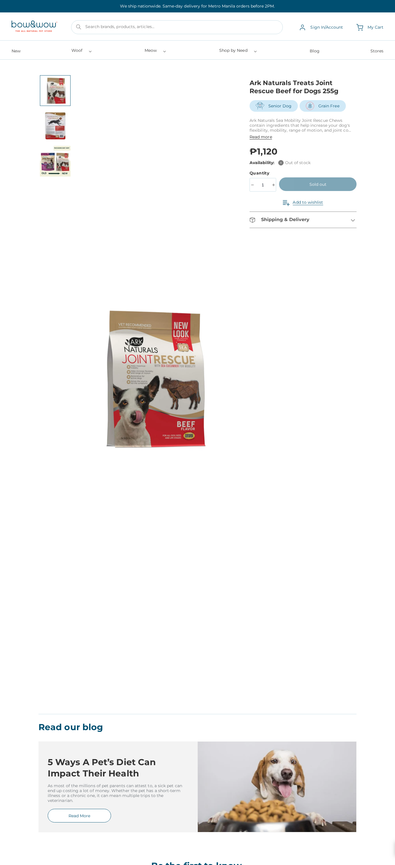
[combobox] (177, 27)
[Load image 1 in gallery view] (55, 90)
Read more (261, 136)
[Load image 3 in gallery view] (55, 161)
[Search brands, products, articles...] (78, 27)
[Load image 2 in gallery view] (55, 126)
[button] (81, 52)
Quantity (260, 173)
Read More (79, 815)
